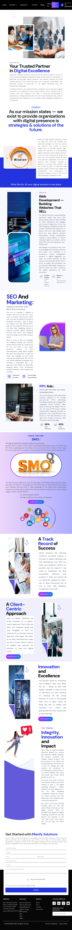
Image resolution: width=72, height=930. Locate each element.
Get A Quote (55, 5)
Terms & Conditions (51, 924)
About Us (49, 5)
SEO (21, 914)
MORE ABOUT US (36, 502)
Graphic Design (24, 909)
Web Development (25, 905)
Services (12, 5)
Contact (35, 5)
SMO (21, 916)
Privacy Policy (63, 924)
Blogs (42, 5)
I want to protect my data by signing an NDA (21, 885)
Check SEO (39, 909)
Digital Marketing (25, 907)
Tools (37, 905)
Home (5, 5)
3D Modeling (23, 911)
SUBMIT (36, 890)
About (38, 902)
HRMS (21, 918)
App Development (25, 902)
